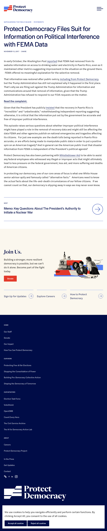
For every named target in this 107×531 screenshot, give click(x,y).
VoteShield (9, 404)
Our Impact (9, 343)
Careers (7, 444)
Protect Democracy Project (15, 450)
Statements (39, 22)
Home (6, 325)
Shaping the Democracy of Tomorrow (20, 383)
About (6, 438)
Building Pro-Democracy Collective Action (22, 377)
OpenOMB (8, 411)
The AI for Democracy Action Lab (18, 429)
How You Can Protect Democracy (18, 350)
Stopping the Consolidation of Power (20, 371)
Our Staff (8, 331)
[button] (100, 8)
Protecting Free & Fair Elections (17, 365)
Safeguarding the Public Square (17, 22)
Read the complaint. (15, 101)
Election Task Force (12, 398)
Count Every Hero (11, 417)
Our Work (8, 358)
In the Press (9, 459)
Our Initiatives (9, 392)
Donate (10, 278)
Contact (7, 471)
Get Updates (9, 465)
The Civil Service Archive (14, 423)
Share (23, 51)
